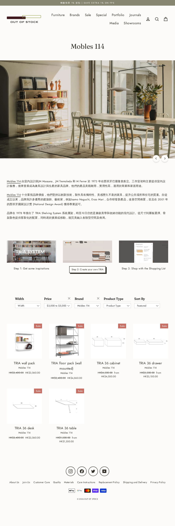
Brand (79, 299)
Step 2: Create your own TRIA (87, 269)
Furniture (58, 14)
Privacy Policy (158, 482)
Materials (69, 482)
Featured (141, 305)
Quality (57, 482)
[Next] (164, 158)
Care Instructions (86, 482)
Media (114, 23)
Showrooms (132, 23)
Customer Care (41, 482)
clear (69, 298)
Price (47, 299)
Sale (88, 14)
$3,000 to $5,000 (56, 305)
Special (101, 14)
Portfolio (118, 14)
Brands (75, 14)
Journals (135, 14)
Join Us (26, 482)
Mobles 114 (14, 181)
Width (19, 299)
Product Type (113, 299)
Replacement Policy (109, 482)
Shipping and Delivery (135, 482)
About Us (14, 482)
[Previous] (156, 158)
